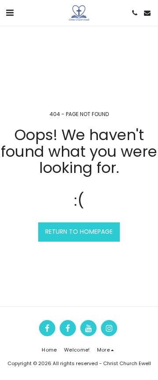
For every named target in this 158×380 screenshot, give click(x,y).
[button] (9, 13)
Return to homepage (79, 231)
